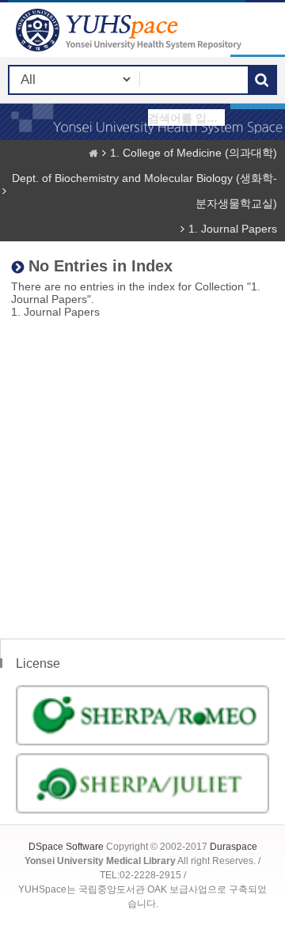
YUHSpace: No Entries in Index (130, 29)
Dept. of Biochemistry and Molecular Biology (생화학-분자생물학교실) (144, 191)
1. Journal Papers (232, 228)
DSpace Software (66, 846)
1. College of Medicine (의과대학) (193, 152)
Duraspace (233, 846)
